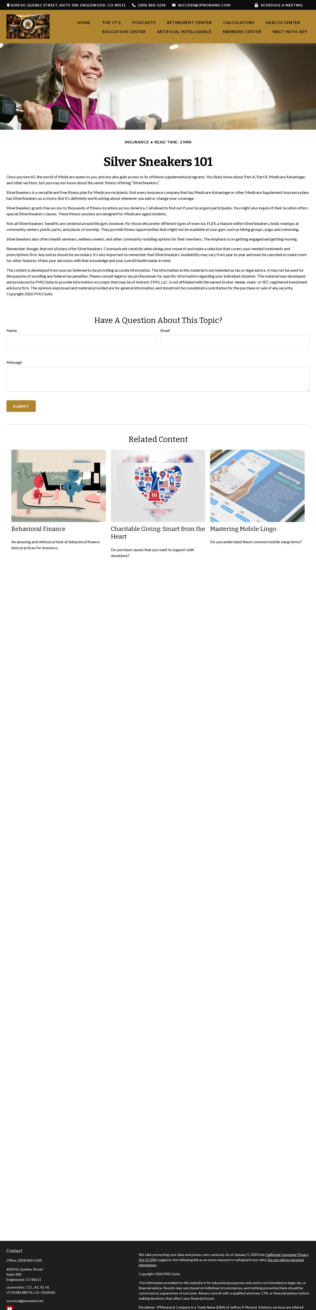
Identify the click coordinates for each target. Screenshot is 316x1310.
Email (165, 330)
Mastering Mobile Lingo (243, 528)
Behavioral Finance (38, 528)
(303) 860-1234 (152, 5)
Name (11, 330)
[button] (84, 21)
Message (14, 362)
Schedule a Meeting (282, 5)
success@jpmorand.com (204, 5)
